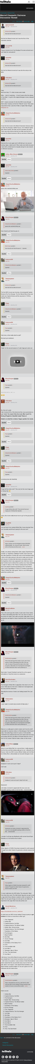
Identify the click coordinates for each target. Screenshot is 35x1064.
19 (27, 21)
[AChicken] (3, 78)
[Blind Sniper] (3, 218)
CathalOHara (9, 744)
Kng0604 (8, 523)
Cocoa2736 (8, 46)
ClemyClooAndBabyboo (12, 113)
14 (17, 21)
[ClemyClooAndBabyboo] (3, 113)
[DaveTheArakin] (3, 680)
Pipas (7, 303)
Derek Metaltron (10, 906)
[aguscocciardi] (3, 26)
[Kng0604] (3, 523)
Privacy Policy (5, 1061)
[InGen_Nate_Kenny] (3, 155)
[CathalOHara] (3, 744)
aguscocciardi (9, 25)
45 (32, 21)
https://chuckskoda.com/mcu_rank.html (11, 911)
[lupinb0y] (3, 58)
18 (25, 21)
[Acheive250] (3, 260)
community (30, 1052)
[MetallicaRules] (3, 609)
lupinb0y (8, 57)
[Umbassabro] (3, 700)
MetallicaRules (10, 608)
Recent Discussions (7, 1045)
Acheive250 (8, 31)
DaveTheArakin (10, 679)
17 (23, 21)
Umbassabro (9, 699)
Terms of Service (28, 1060)
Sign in (2, 1037)
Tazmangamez (9, 278)
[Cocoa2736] (3, 46)
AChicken (8, 77)
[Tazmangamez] (3, 280)
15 (19, 21)
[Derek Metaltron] (3, 907)
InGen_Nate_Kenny (11, 154)
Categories (29, 8)
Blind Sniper (9, 217)
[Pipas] (3, 304)
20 (28, 21)
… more (23, 547)
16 (21, 21)
